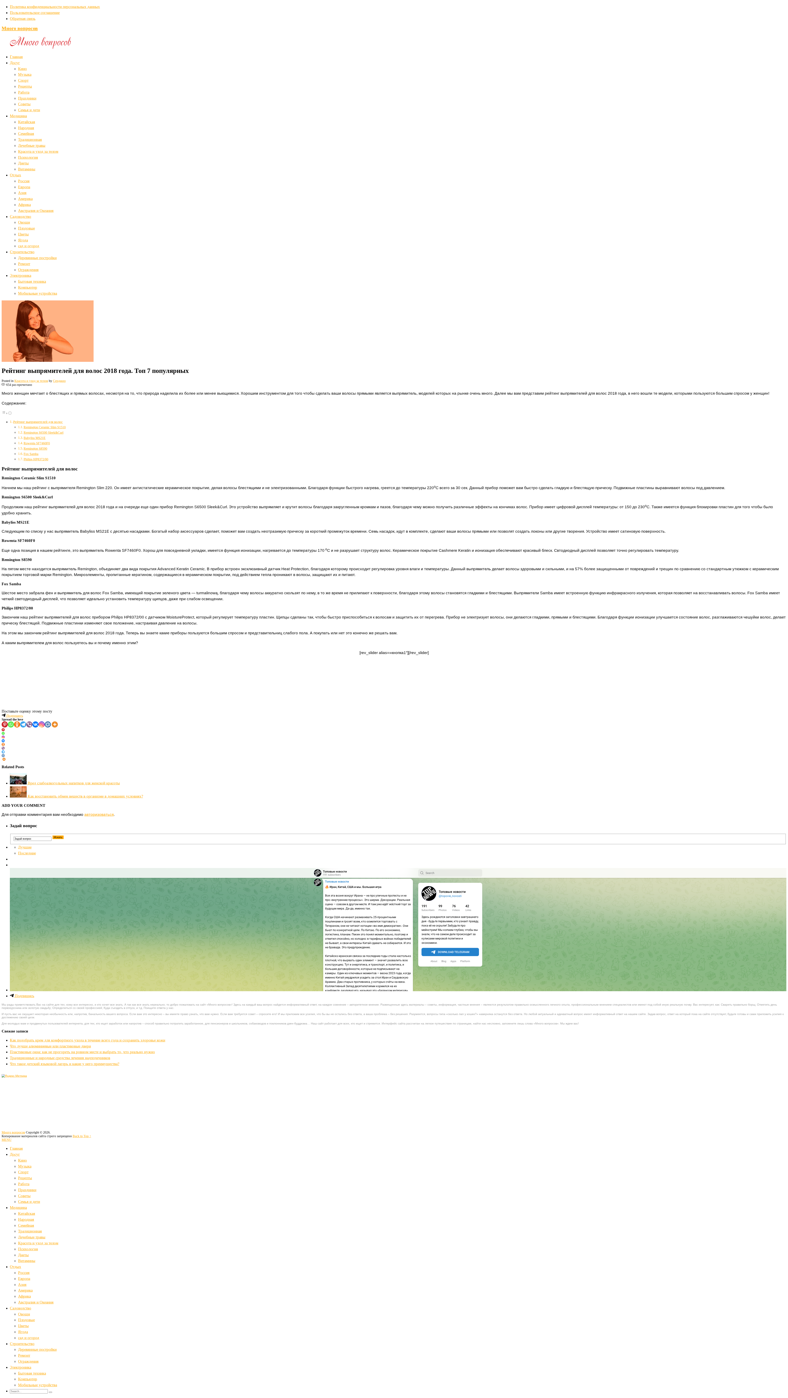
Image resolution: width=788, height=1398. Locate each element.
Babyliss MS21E (35, 438)
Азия (22, 193)
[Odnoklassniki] (17, 724)
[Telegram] (23, 724)
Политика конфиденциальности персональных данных (55, 7)
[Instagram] (42, 724)
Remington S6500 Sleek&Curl (43, 433)
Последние (27, 853)
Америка (25, 199)
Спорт (23, 80)
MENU (6, 1140)
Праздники (27, 98)
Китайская (26, 122)
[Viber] (29, 724)
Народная (26, 128)
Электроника (20, 275)
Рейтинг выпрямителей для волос (38, 422)
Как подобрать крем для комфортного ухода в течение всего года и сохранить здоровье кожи (87, 1040)
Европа (24, 187)
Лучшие (25, 847)
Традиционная (30, 139)
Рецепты (25, 86)
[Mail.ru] (48, 724)
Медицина (18, 116)
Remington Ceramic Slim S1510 (45, 427)
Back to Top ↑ (82, 1136)
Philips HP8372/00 (36, 459)
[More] (55, 724)
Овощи (24, 222)
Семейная (26, 133)
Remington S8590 (35, 449)
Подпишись (14, 715)
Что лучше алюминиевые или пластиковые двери (50, 1046)
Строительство (22, 252)
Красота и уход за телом (38, 151)
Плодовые (26, 228)
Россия (24, 181)
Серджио (59, 381)
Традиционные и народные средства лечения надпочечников (60, 1058)
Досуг (15, 63)
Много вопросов (20, 28)
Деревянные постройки (37, 258)
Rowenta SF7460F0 (37, 443)
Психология (28, 157)
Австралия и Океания (36, 210)
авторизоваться (99, 814)
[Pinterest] (5, 724)
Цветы (23, 234)
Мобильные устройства (37, 293)
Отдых (15, 175)
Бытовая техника (32, 281)
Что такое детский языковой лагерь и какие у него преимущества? (64, 1064)
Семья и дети (29, 110)
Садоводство (20, 216)
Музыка (24, 74)
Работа (23, 92)
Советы (24, 104)
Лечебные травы (31, 145)
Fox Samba (31, 454)
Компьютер (27, 287)
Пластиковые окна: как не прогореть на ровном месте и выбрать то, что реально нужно (82, 1052)
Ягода (23, 240)
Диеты (23, 163)
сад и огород (28, 246)
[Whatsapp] (11, 724)
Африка (24, 204)
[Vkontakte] (35, 724)
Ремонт (24, 264)
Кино (22, 69)
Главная (16, 57)
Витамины (26, 169)
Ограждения (28, 270)
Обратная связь (23, 18)
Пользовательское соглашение (35, 12)
